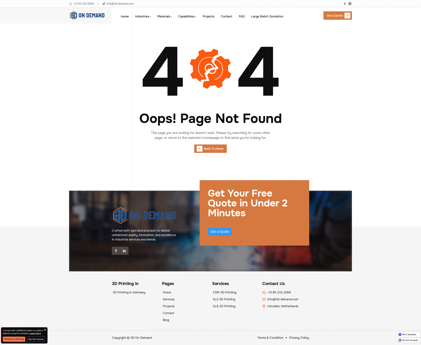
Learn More (35, 333)
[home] (87, 15)
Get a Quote (219, 232)
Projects (208, 16)
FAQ (242, 16)
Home (125, 16)
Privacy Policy (299, 338)
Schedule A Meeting (14, 339)
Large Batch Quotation (267, 16)
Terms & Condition (270, 338)
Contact (226, 16)
